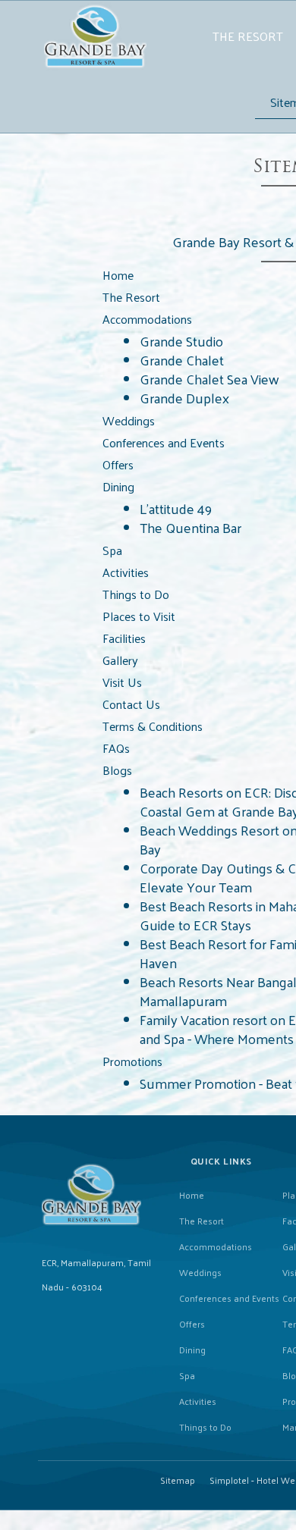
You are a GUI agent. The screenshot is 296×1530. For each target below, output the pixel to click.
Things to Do (205, 1427)
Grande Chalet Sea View (209, 378)
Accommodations (215, 1246)
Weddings (200, 1272)
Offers (192, 1323)
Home (191, 1195)
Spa (187, 1375)
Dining (192, 1349)
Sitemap (177, 1480)
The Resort (248, 36)
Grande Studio (181, 340)
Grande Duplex (184, 397)
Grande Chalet (182, 359)
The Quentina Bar (190, 527)
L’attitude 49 (176, 508)
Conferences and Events (229, 1298)
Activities (197, 1401)
